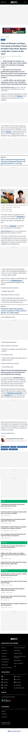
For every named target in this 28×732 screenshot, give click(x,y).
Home (2, 36)
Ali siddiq (13, 446)
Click (12, 87)
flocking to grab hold (14, 393)
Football (2, 607)
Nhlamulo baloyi (22, 446)
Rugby (2, 537)
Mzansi (19, 96)
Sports (2, 515)
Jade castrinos (5, 446)
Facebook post (16, 280)
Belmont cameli (13, 449)
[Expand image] (26, 190)
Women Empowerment (5, 530)
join (2, 233)
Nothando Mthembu (18, 56)
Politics (2, 523)
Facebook (20, 217)
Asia (2, 599)
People (7, 36)
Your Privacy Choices (16, 731)
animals (7, 395)
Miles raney (4, 449)
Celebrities (3, 577)
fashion (8, 132)
